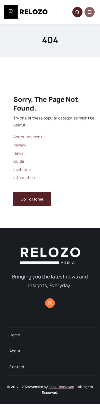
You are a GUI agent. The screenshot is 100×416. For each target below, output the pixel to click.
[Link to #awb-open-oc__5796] (77, 12)
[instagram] (50, 303)
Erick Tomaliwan (61, 386)
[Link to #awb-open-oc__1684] (89, 12)
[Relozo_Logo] (26, 6)
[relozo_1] (50, 249)
